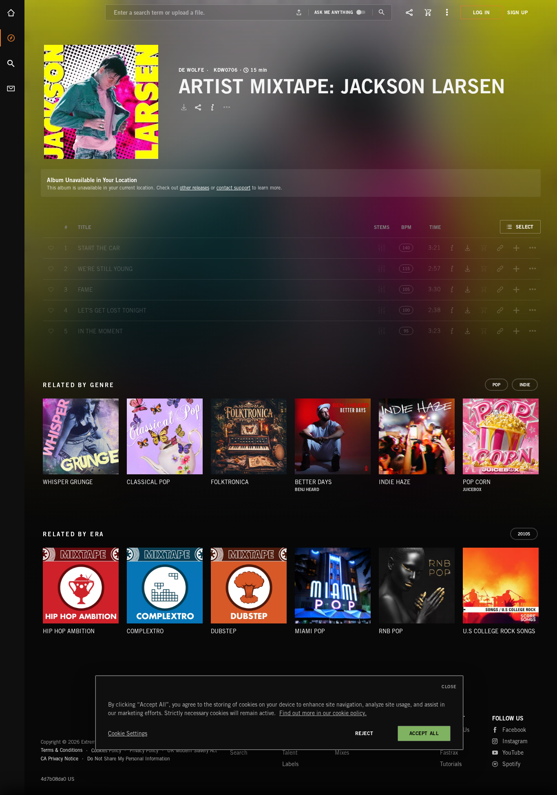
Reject (364, 733)
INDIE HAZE (395, 482)
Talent (290, 752)
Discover (12, 37)
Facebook (514, 730)
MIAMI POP (310, 631)
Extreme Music (72, 722)
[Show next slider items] (547, 440)
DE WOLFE (191, 70)
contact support (233, 188)
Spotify (511, 764)
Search (12, 63)
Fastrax (449, 752)
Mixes (342, 752)
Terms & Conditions (61, 750)
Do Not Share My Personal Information (128, 759)
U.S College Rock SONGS (499, 631)
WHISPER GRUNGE (68, 482)
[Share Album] (198, 107)
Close (449, 686)
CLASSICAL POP (148, 482)
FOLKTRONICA (230, 482)
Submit (381, 12)
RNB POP (391, 631)
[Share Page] (409, 12)
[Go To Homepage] (68, 12)
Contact (12, 88)
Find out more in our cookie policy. (323, 713)
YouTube (513, 752)
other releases (194, 188)
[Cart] (428, 12)
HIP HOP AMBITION (69, 631)
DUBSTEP (224, 631)
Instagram (515, 741)
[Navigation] (447, 12)
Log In (481, 12)
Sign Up (517, 12)
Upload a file (298, 12)
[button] (101, 102)
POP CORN (477, 482)
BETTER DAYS (313, 482)
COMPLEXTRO (145, 631)
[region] (279, 712)
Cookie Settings (127, 733)
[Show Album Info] (212, 107)
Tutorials (451, 764)
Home (12, 12)
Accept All (424, 733)
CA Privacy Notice (59, 758)
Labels (290, 764)
